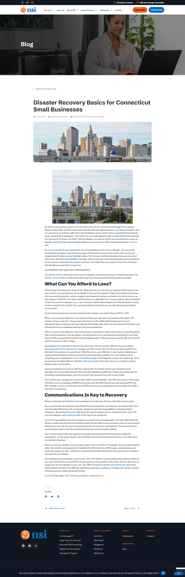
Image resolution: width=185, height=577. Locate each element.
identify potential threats (114, 465)
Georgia (124, 31)
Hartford (153, 31)
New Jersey (154, 49)
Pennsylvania (155, 58)
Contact (118, 10)
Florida (95, 31)
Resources (104, 10)
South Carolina (127, 67)
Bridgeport (97, 21)
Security (60, 10)
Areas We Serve (88, 10)
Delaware (153, 21)
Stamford (153, 67)
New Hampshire (99, 49)
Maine (95, 40)
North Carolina (127, 58)
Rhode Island (98, 67)
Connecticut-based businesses (66, 250)
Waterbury (97, 86)
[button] (46, 496)
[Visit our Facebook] (22, 2)
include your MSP (73, 415)
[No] (178, 573)
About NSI (71, 10)
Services (48, 10)
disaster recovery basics (55, 277)
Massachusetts (155, 40)
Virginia (152, 77)
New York (96, 58)
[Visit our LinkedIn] (27, 2)
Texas (95, 77)
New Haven (126, 49)
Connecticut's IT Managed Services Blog (88, 117)
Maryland (125, 40)
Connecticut (126, 21)
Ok (163, 573)
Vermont (125, 77)
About (126, 531)
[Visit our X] (32, 2)
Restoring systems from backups (59, 349)
